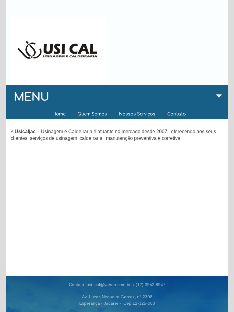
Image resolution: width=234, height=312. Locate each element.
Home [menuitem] (59, 114)
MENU (31, 97)
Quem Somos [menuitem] (92, 114)
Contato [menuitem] (176, 114)
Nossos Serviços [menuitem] (137, 114)
